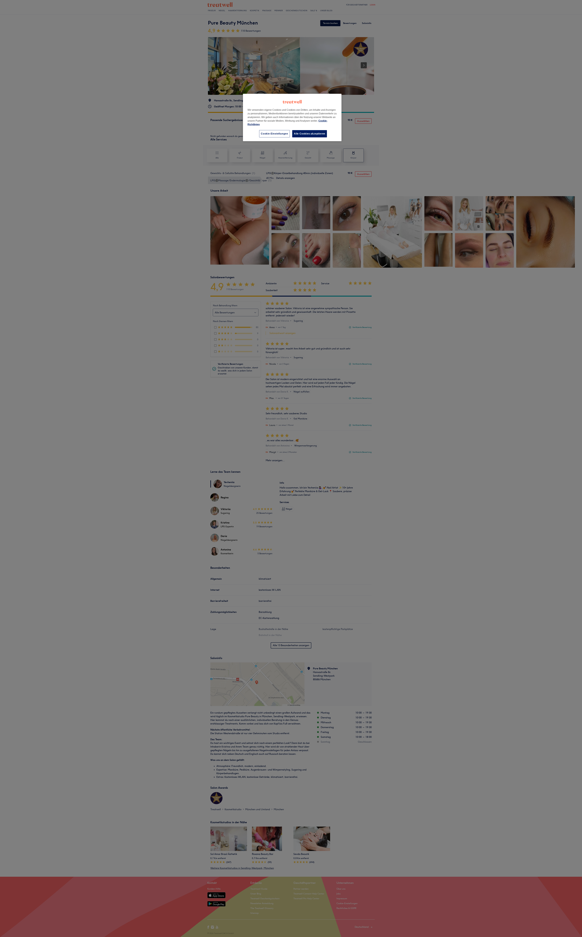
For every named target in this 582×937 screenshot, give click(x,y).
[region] (292, 117)
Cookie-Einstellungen (274, 133)
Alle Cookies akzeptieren (309, 133)
